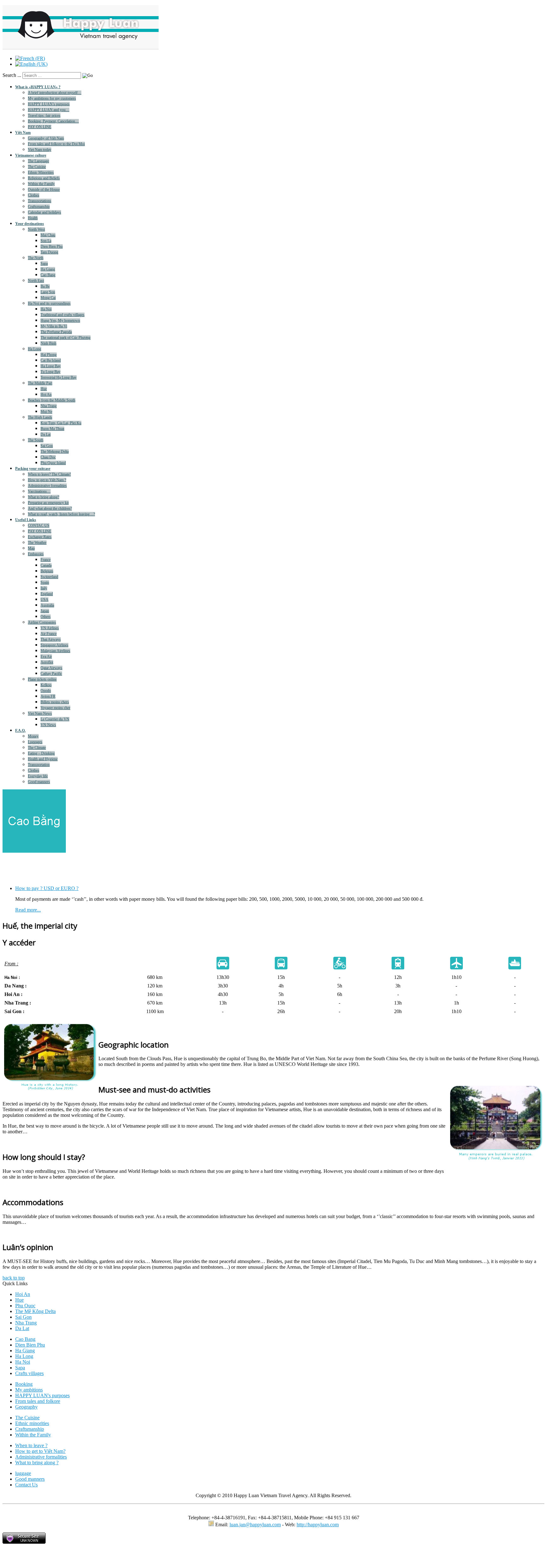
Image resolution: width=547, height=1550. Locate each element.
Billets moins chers (55, 702)
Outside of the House (44, 189)
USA (44, 599)
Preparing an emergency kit (48, 503)
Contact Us (26, 1484)
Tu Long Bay (50, 372)
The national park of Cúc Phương (66, 337)
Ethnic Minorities (41, 172)
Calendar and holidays (44, 212)
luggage (23, 1473)
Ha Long (34, 349)
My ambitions (29, 1389)
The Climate (37, 747)
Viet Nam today (39, 149)
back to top (14, 1277)
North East (36, 280)
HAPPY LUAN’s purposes (49, 104)
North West (36, 229)
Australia (47, 605)
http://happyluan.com (318, 1524)
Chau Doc (48, 457)
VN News (48, 725)
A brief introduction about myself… (54, 92)
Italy (44, 588)
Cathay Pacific (51, 673)
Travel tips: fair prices (44, 115)
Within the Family (41, 184)
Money (33, 736)
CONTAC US (38, 525)
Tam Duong (49, 252)
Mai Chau (48, 235)
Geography (26, 1407)
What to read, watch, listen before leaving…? (61, 514)
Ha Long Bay (51, 366)
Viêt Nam (23, 132)
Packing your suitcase (32, 468)
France (46, 559)
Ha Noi (46, 309)
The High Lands (40, 417)
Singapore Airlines (54, 645)
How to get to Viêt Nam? (40, 1451)
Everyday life (38, 776)
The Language (38, 161)
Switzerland (49, 577)
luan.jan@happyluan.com (255, 1524)
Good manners (39, 782)
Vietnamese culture (30, 155)
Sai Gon (47, 446)
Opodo (46, 690)
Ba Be (45, 286)
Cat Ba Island (51, 360)
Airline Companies (42, 622)
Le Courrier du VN (55, 719)
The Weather (37, 542)
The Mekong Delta (55, 451)
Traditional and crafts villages (63, 315)
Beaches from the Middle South (51, 400)
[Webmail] (211, 1524)
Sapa (44, 263)
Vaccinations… (39, 491)
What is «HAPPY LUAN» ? (37, 87)
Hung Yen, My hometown (60, 320)
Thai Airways (51, 639)
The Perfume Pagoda (56, 332)
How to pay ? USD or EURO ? (47, 884)
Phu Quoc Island (53, 463)
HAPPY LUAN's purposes (42, 1395)
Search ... (12, 75)
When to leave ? (31, 1445)
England (47, 594)
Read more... (28, 905)
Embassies (36, 554)
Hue (44, 389)
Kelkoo (46, 685)
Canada (46, 565)
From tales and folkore (37, 1401)
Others (46, 616)
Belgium (47, 571)
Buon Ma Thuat (52, 428)
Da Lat (46, 434)
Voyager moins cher (55, 708)
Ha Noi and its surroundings (49, 303)
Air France (49, 634)
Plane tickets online (42, 679)
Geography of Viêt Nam (46, 138)
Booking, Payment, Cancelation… (53, 121)
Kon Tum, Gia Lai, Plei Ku (61, 423)
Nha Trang (49, 406)
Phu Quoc (25, 1305)
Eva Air (46, 656)
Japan (45, 611)
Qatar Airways (51, 668)
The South (35, 440)
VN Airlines (50, 628)
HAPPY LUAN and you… (48, 110)
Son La (46, 241)
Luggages (35, 742)
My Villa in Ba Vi (54, 326)
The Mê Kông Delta (35, 1311)
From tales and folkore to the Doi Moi (56, 144)
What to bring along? (43, 497)
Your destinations (29, 223)
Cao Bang (48, 275)
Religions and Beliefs (44, 178)
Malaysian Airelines (55, 651)
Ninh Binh (48, 343)
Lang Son (48, 292)
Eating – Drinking (41, 753)
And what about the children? (50, 508)
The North (35, 258)
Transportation (39, 765)
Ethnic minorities (32, 1423)
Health (33, 218)
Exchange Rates (40, 537)
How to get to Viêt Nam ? (47, 480)
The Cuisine (37, 167)
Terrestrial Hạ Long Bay (59, 377)
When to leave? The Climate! (49, 474)
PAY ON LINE (39, 127)
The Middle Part (40, 383)
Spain (45, 582)
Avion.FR (48, 696)
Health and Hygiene (43, 759)
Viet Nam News (40, 713)
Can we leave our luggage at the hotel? (54, 911)
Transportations (39, 201)
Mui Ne (46, 411)
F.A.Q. (20, 730)
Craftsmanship (39, 206)
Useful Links (25, 520)
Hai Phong (49, 354)
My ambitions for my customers (52, 98)
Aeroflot (47, 662)
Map (31, 548)
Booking (24, 1384)
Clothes (33, 195)
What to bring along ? (37, 1462)
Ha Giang (48, 269)
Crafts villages (29, 1373)
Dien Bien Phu (52, 246)
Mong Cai (48, 298)
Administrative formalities (47, 485)
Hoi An (46, 394)
